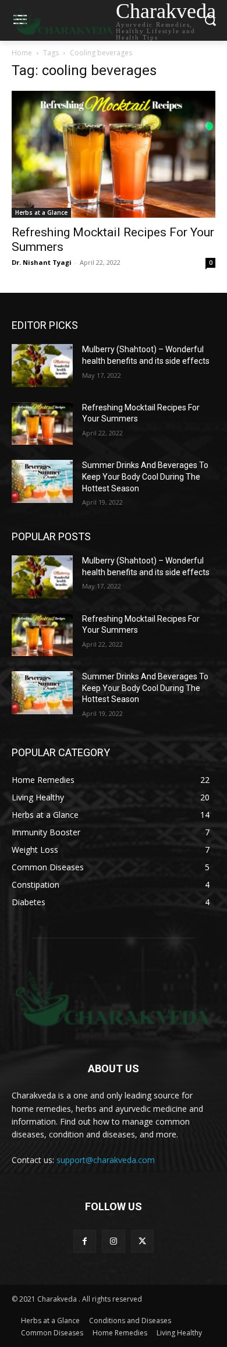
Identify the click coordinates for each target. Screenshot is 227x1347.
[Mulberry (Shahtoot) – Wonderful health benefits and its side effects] (42, 365)
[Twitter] (142, 1241)
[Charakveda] (113, 997)
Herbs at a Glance (41, 212)
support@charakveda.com (105, 1159)
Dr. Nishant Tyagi (42, 262)
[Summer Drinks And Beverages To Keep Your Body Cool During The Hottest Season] (42, 481)
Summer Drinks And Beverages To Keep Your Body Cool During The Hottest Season (145, 476)
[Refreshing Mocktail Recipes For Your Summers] (113, 154)
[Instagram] (113, 1241)
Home (22, 53)
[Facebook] (84, 1241)
